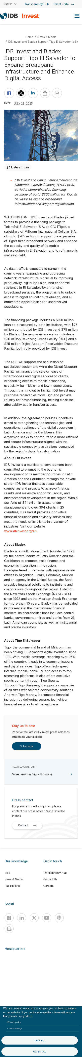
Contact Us (50, 879)
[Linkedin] (21, 917)
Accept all (39, 1051)
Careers (48, 886)
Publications (12, 886)
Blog (7, 873)
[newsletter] (9, 928)
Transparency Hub (36, 4)
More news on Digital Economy (32, 774)
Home (29, 37)
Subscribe (26, 746)
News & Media (46, 37)
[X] (34, 917)
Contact (23, 825)
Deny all (39, 1040)
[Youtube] (46, 917)
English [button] (8, 3)
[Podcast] (59, 917)
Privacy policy (14, 1022)
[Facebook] (9, 917)
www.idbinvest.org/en (20, 531)
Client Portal (62, 4)
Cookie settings (14, 1028)
